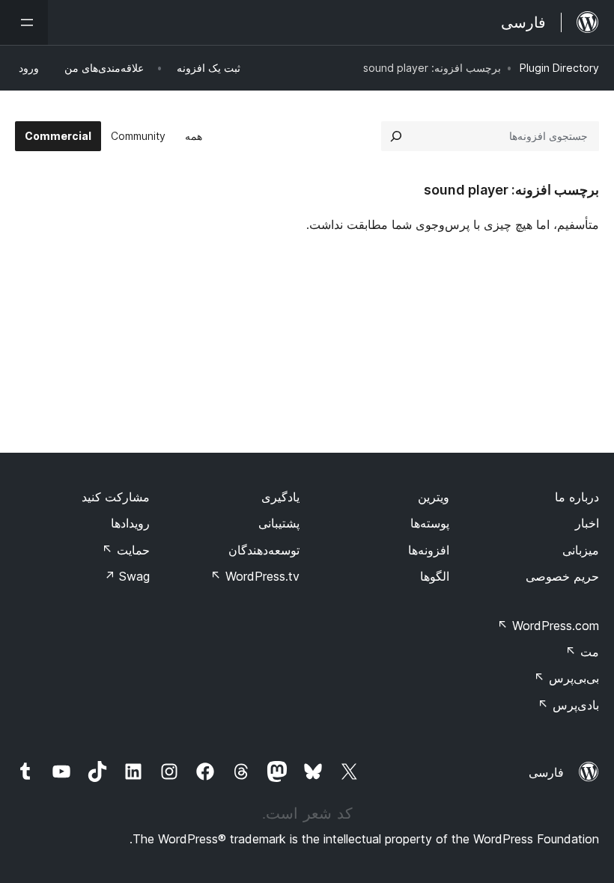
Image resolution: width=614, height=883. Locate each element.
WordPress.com (548, 625)
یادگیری (280, 496)
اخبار (587, 523)
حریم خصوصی (562, 576)
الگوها (434, 576)
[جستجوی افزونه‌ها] (396, 136)
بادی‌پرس (568, 704)
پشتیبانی (279, 523)
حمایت (126, 550)
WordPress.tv (255, 576)
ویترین (433, 496)
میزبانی (580, 550)
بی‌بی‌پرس (566, 677)
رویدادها (130, 523)
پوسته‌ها (429, 523)
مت (582, 651)
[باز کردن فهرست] (24, 22)
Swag (127, 576)
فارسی (546, 772)
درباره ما (577, 496)
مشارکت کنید (116, 496)
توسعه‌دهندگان (264, 550)
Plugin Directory (559, 67)
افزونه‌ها (428, 550)
